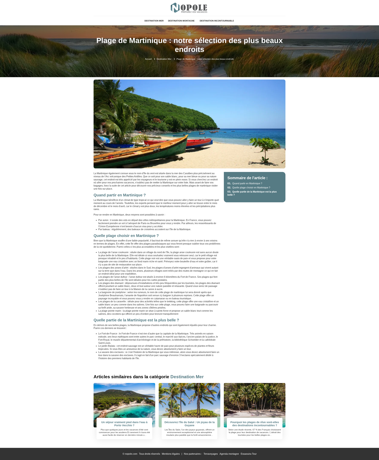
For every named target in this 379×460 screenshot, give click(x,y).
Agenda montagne (229, 454)
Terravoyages (211, 454)
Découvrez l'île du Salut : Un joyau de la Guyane (189, 424)
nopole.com (131, 454)
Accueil (148, 59)
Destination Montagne (181, 21)
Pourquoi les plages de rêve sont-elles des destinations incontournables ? (254, 424)
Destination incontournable (217, 21)
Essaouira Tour (249, 454)
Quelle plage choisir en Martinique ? (248, 187)
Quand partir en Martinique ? (244, 183)
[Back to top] (371, 452)
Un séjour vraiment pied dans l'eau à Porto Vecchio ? (124, 424)
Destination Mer (154, 21)
